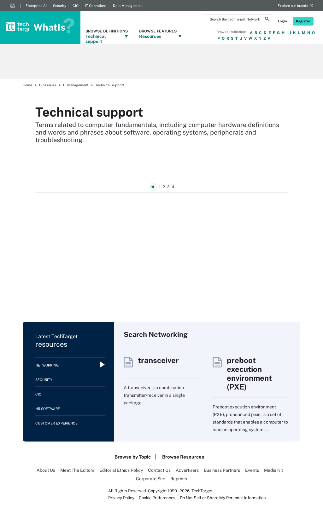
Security (59, 6)
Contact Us (159, 470)
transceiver (158, 360)
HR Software (47, 409)
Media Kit (273, 470)
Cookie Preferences (157, 497)
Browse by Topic (133, 456)
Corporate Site (150, 478)
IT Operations (96, 6)
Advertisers (187, 470)
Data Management (128, 6)
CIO (76, 6)
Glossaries (47, 85)
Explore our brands (293, 6)
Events (252, 470)
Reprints (178, 478)
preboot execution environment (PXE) (249, 373)
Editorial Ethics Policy (121, 470)
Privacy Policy (121, 497)
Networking (47, 365)
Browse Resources (183, 456)
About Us (46, 470)
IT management (75, 85)
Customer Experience (56, 423)
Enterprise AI (36, 6)
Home (27, 85)
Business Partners (222, 470)
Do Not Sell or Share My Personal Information (223, 497)
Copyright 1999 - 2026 (169, 490)
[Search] (267, 20)
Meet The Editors (77, 470)
